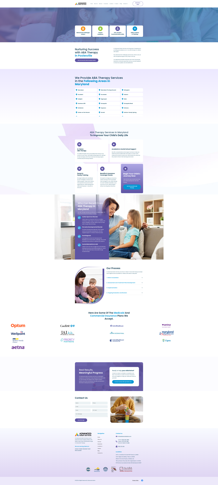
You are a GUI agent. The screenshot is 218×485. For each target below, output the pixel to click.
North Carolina (78, 450)
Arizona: (123, 439)
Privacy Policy (135, 480)
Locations (111, 3)
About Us (96, 3)
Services (100, 3)
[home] (80, 4)
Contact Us (125, 3)
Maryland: (123, 443)
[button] (100, 4)
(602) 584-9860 (137, 3)
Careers (116, 3)
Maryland (85, 448)
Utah (89, 448)
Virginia (80, 448)
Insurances (106, 3)
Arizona (76, 448)
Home (92, 3)
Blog (121, 3)
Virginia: (123, 441)
